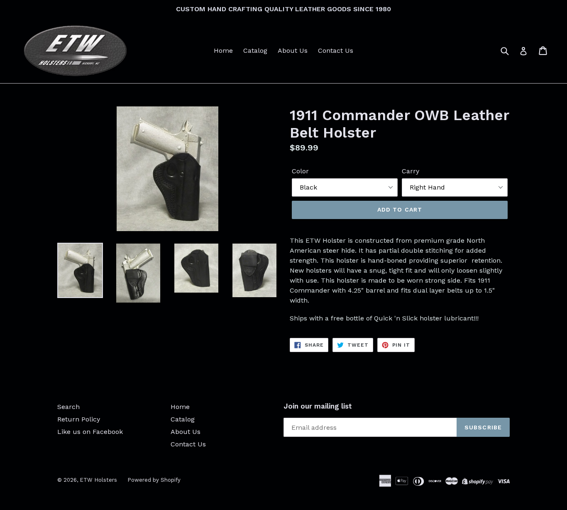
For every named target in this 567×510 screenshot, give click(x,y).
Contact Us (335, 50)
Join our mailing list (318, 406)
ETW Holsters (98, 480)
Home (223, 50)
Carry (410, 171)
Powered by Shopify (154, 480)
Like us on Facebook (90, 432)
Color (300, 171)
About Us (293, 50)
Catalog (255, 50)
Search (68, 407)
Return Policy (78, 419)
